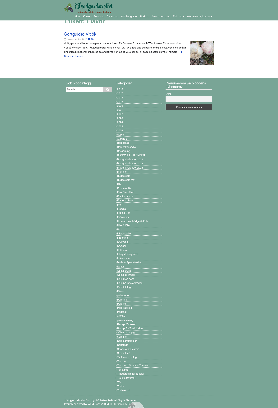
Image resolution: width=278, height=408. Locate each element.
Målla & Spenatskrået (129, 262)
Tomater (121, 361)
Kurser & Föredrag (93, 16)
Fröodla (121, 209)
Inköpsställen (124, 233)
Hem (77, 16)
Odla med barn (125, 279)
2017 (120, 93)
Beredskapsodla (126, 147)
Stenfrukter (123, 353)
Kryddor (121, 246)
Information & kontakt (199, 16)
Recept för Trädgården (130, 328)
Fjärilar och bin (125, 196)
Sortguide (122, 345)
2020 (120, 105)
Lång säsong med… (128, 254)
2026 (120, 130)
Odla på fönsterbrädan (130, 283)
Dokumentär (124, 188)
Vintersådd (123, 390)
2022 (120, 114)
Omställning (124, 287)
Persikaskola (124, 308)
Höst (119, 229)
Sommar (122, 336)
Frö (119, 204)
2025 (120, 126)
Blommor (122, 171)
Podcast (144, 16)
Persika (121, 303)
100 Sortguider (129, 16)
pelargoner (123, 295)
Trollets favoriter (126, 378)
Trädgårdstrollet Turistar (130, 373)
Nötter (120, 266)
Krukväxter (123, 241)
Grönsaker (123, 217)
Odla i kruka (124, 270)
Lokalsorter (123, 258)
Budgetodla (123, 176)
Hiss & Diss (123, 225)
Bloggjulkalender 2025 (130, 167)
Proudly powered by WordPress (82, 404)
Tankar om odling (127, 357)
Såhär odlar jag (126, 332)
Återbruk (122, 139)
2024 (120, 122)
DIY (119, 184)
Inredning (122, 237)
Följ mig (177, 16)
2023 (120, 118)
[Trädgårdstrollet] (88, 12)
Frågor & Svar (125, 200)
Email (168, 93)
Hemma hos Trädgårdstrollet (133, 221)
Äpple (120, 134)
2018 (120, 97)
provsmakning (125, 320)
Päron (120, 291)
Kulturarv (122, 250)
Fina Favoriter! (125, 192)
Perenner (122, 299)
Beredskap (123, 143)
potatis (121, 316)
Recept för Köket (126, 324)
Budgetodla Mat (126, 180)
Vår (119, 382)
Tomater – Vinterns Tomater (133, 365)
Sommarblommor (127, 341)
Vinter (120, 386)
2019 (120, 101)
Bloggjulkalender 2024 (130, 163)
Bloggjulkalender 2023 (130, 159)
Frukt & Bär (123, 213)
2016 (120, 89)
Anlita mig (112, 16)
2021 (120, 110)
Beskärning (123, 151)
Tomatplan (123, 369)
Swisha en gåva (161, 16)
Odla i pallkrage (126, 275)
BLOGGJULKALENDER (131, 155)
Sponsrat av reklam (128, 349)
